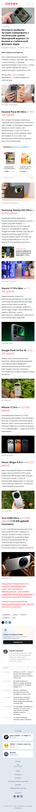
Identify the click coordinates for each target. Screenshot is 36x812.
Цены (13, 617)
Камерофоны (6, 614)
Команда (18, 785)
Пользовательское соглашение (18, 781)
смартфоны (6, 617)
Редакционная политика (18, 788)
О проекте (18, 774)
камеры (15, 614)
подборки (23, 614)
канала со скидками (20, 147)
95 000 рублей (9, 213)
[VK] (9, 622)
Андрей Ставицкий (9, 48)
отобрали (15, 75)
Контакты (18, 778)
